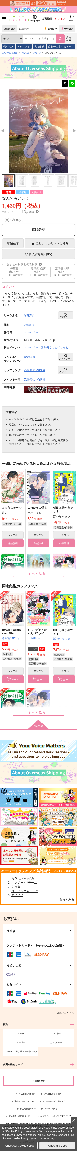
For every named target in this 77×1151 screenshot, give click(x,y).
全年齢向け (9, 28)
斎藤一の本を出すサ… (61, 46)
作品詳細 (13, 543)
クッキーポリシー (52, 1108)
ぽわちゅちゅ (61, 638)
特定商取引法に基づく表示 (20, 1116)
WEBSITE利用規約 (27, 1093)
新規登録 (47, 18)
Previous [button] (2, 131)
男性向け (52, 28)
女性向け (68, 28)
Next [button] (74, 131)
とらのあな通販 (10, 52)
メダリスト (23, 46)
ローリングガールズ (24, 891)
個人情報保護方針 (28, 1108)
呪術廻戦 (39, 46)
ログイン (60, 18)
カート (15, 679)
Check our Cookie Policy (19, 1145)
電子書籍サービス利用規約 (53, 1101)
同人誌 (25, 52)
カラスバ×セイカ (22, 878)
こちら (38, 419)
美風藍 (15, 886)
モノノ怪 (17, 895)
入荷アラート (65, 317)
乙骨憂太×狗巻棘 (12, 523)
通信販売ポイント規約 (24, 1101)
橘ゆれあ (8, 46)
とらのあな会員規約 (52, 1093)
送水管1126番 (10, 638)
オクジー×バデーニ (24, 882)
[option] (38, 130)
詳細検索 (68, 39)
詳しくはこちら (65, 1013)
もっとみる (66, 899)
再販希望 (38, 229)
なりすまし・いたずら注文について (55, 1116)
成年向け (24, 28)
